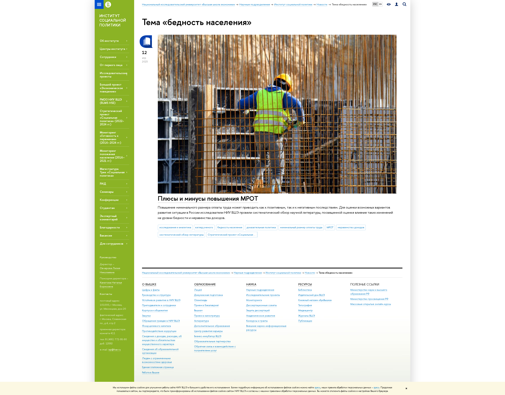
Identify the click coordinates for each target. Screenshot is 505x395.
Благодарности (110, 227)
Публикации (305, 320)
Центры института (112, 49)
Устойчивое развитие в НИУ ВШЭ (161, 300)
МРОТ (330, 227)
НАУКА (251, 284)
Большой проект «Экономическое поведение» (111, 88)
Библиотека (305, 290)
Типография (305, 305)
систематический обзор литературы (181, 234)
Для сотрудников (111, 243)
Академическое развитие (260, 315)
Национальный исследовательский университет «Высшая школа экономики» (186, 272)
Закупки (146, 315)
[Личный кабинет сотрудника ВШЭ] (396, 4)
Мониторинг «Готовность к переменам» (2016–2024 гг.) (110, 137)
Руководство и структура (156, 295)
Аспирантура (201, 320)
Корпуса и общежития (155, 310)
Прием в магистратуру (207, 315)
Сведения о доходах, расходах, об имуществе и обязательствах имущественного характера (162, 340)
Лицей (198, 290)
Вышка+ (198, 310)
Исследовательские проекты (263, 295)
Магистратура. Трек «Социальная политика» (112, 172)
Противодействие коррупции (159, 331)
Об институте (109, 41)
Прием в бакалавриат (206, 305)
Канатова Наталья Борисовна (111, 284)
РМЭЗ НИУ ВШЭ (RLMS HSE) (111, 101)
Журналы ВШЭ (306, 315)
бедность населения (229, 227)
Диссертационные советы (261, 305)
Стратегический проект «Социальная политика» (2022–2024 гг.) (112, 117)
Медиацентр (305, 310)
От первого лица (111, 65)
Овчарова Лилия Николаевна (110, 270)
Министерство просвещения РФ (369, 299)
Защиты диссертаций (258, 310)
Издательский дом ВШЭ (311, 295)
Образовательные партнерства (212, 341)
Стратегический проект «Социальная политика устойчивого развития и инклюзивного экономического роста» (232, 234)
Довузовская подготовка (208, 295)
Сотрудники (108, 57)
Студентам (107, 208)
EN (380, 4)
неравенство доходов (351, 227)
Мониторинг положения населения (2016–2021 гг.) (112, 156)
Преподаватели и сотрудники (159, 305)
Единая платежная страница (158, 367)
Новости (310, 272)
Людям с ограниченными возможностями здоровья (157, 360)
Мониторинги (254, 300)
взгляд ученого (204, 227)
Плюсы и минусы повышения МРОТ (208, 198)
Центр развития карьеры (208, 331)
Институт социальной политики (283, 272)
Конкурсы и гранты (257, 320)
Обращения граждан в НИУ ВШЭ (161, 320)
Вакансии (106, 235)
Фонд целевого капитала (156, 326)
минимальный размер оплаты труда (301, 227)
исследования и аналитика (175, 227)
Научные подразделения (248, 272)
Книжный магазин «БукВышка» (315, 300)
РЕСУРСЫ (305, 284)
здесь (317, 387)
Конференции (109, 200)
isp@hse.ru (114, 349)
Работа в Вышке (150, 372)
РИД (103, 183)
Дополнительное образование (212, 326)
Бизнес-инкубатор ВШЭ (207, 336)
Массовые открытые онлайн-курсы (370, 304)
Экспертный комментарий (109, 217)
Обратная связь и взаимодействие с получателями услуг (215, 348)
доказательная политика (261, 227)
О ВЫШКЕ (149, 284)
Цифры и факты (151, 290)
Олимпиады (200, 300)
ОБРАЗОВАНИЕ (205, 284)
